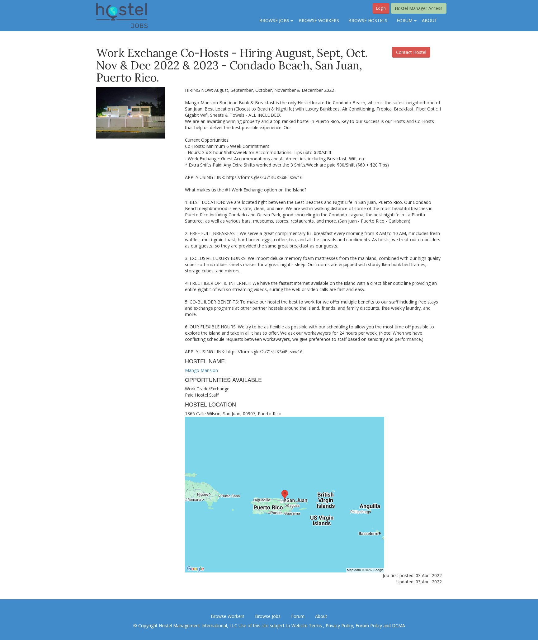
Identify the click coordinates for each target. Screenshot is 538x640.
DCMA (398, 625)
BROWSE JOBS (272, 20)
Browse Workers (227, 616)
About (321, 616)
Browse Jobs (268, 616)
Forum (297, 616)
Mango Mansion (201, 370)
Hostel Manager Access (418, 8)
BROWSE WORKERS (319, 20)
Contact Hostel (411, 52)
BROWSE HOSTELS (367, 20)
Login (381, 8)
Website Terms (307, 625)
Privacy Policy (339, 625)
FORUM (402, 20)
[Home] (122, 15)
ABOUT (429, 20)
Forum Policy (369, 625)
